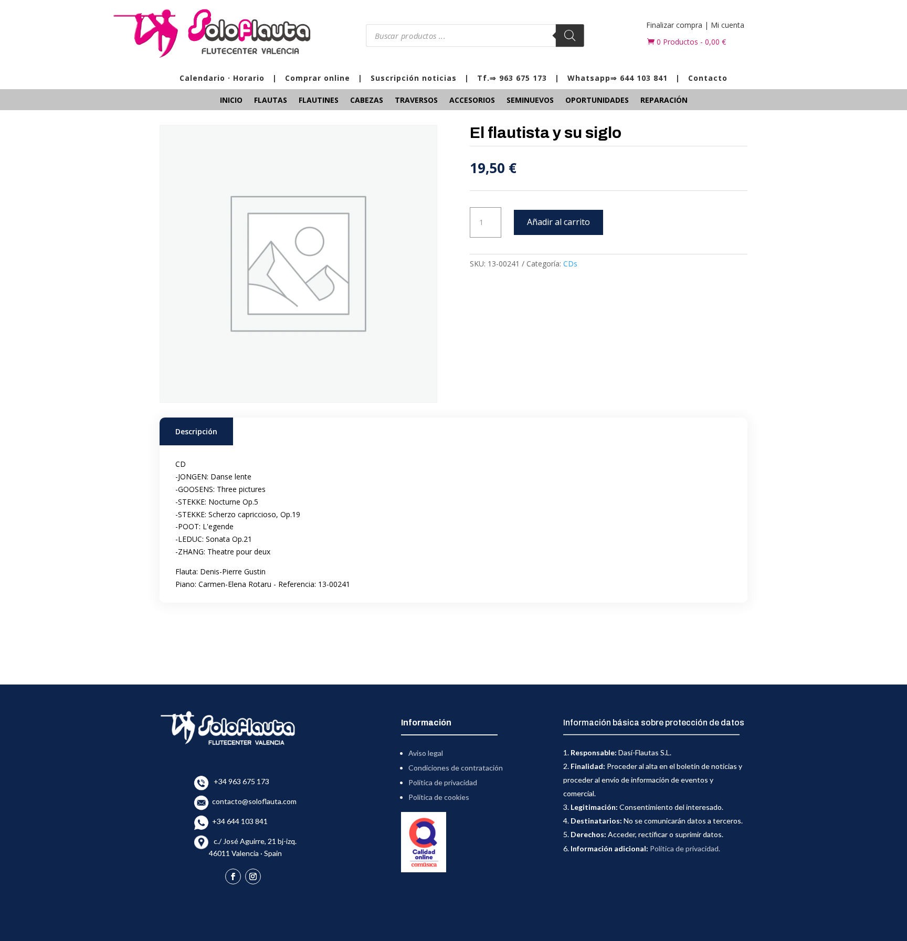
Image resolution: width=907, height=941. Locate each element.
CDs (570, 264)
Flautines (319, 101)
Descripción (196, 431)
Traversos (416, 101)
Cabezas (366, 101)
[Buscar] (569, 35)
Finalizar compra (674, 25)
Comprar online (317, 78)
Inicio (231, 101)
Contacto (707, 78)
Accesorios (472, 101)
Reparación (664, 101)
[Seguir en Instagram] (253, 876)
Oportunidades (597, 101)
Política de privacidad (442, 782)
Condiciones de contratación (455, 767)
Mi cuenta (727, 25)
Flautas (270, 101)
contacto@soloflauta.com (253, 801)
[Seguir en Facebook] (233, 876)
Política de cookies (438, 797)
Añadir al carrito (558, 222)
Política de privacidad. (685, 848)
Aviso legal (425, 752)
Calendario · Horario (222, 78)
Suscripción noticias (414, 78)
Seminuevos (530, 101)
